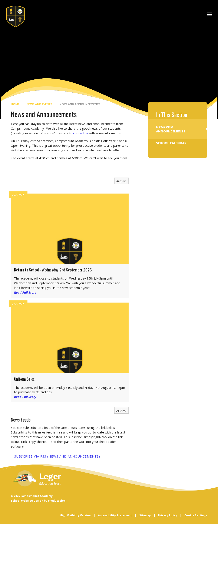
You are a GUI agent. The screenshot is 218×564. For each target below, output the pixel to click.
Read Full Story (25, 292)
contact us (80, 133)
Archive (121, 181)
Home (15, 104)
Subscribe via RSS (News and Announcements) (57, 456)
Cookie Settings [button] (195, 515)
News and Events (39, 104)
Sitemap (145, 515)
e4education (57, 500)
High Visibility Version (75, 515)
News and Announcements (79, 104)
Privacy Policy (167, 515)
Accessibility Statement (115, 515)
